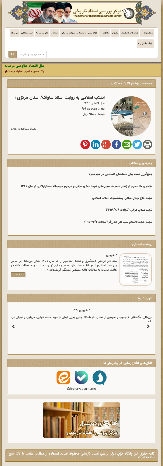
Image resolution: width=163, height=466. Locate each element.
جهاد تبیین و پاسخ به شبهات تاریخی (79, 33)
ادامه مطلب (18, 275)
